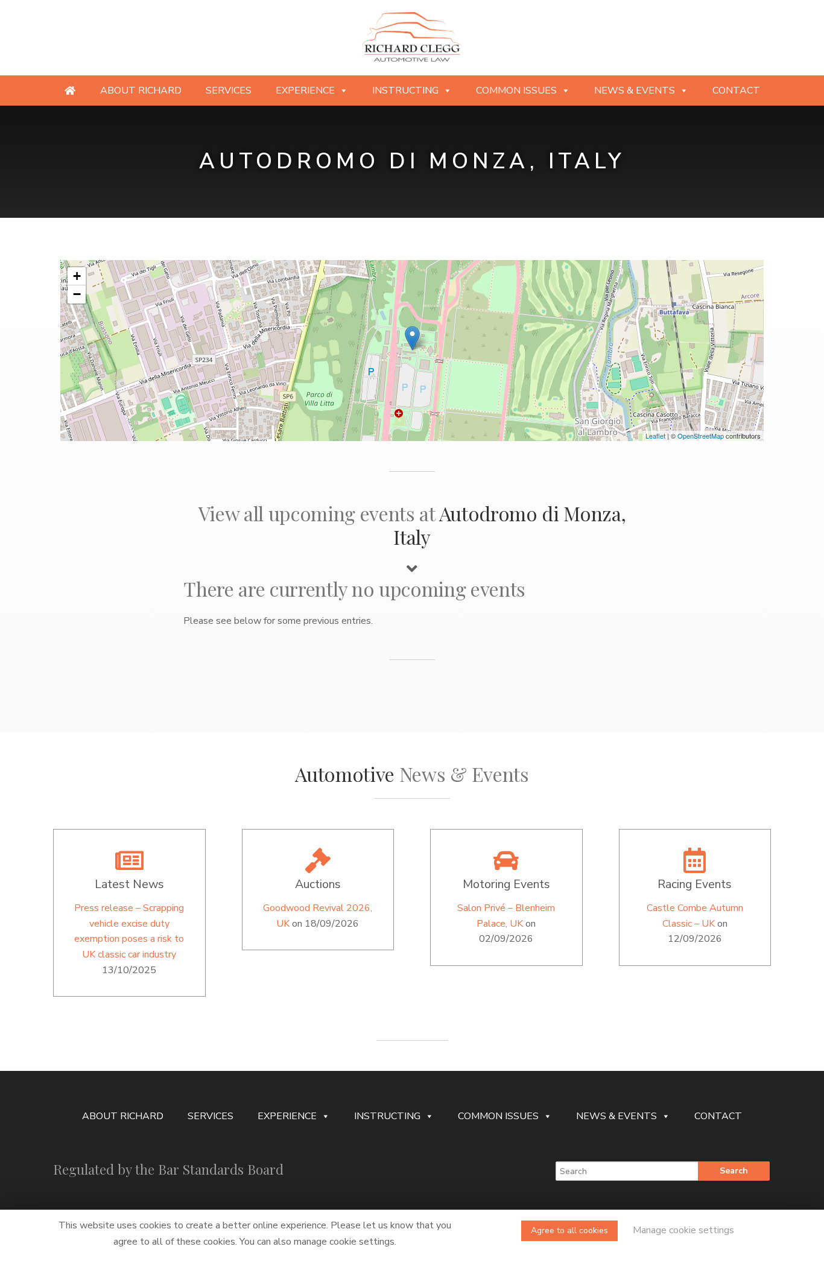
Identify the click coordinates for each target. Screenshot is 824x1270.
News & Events (634, 90)
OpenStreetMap (700, 435)
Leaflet (655, 435)
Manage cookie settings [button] (683, 1230)
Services (229, 90)
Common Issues (516, 90)
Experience (305, 90)
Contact (736, 90)
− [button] (77, 294)
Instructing (405, 90)
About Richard (141, 90)
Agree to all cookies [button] (569, 1230)
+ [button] (77, 276)
